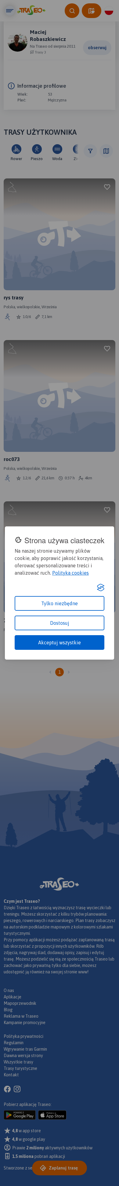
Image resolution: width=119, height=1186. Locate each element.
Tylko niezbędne (59, 603)
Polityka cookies (70, 573)
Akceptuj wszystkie (59, 642)
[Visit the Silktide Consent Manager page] (100, 587)
